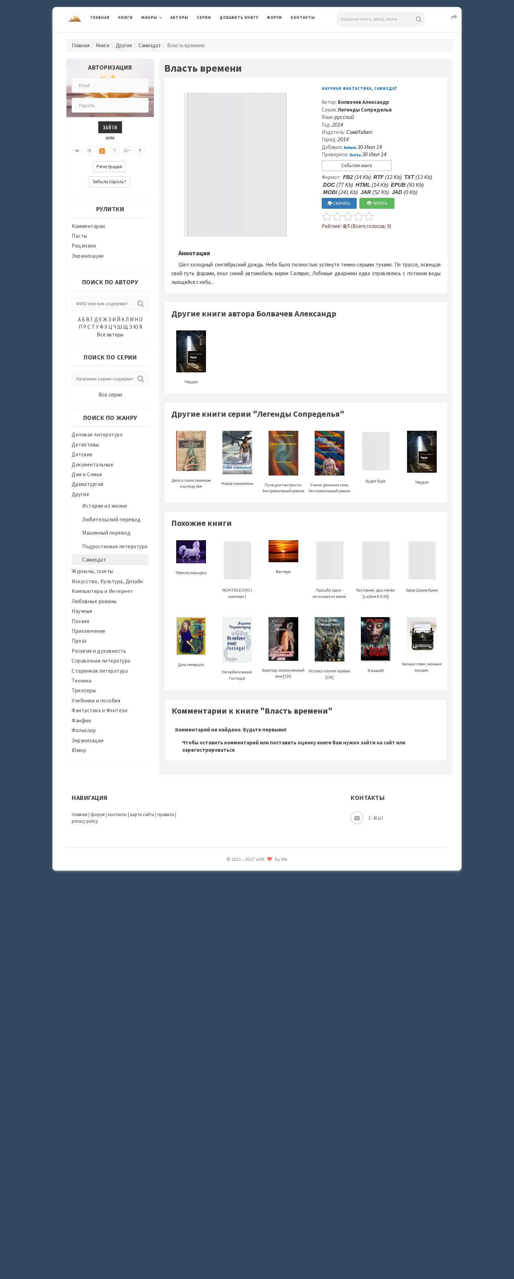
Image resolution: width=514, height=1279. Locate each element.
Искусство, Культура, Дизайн (107, 581)
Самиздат (149, 45)
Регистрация (109, 167)
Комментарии (88, 226)
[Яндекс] (114, 150)
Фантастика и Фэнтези (99, 710)
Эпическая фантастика (248, 1192)
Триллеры (84, 690)
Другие (124, 45)
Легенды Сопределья (365, 109)
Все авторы (110, 334)
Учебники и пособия (96, 700)
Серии (204, 17)
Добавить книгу (239, 17)
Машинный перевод (106, 532)
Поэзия (80, 621)
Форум (274, 17)
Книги (125, 17)
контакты (117, 814)
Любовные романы (94, 601)
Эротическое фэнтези (247, 1239)
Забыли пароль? (109, 182)
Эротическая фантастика (251, 1223)
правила (165, 814)
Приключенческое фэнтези (253, 958)
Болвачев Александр (363, 102)
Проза (79, 640)
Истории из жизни (104, 505)
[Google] (127, 150)
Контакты (303, 17)
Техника (82, 680)
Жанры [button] (149, 17)
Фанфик (81, 720)
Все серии (110, 394)
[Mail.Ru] (89, 150)
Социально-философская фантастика (266, 1067)
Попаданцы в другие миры (252, 926)
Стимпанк (232, 1083)
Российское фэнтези (245, 989)
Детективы (85, 444)
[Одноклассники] (102, 150)
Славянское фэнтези (245, 1020)
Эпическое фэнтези (244, 1208)
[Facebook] (140, 150)
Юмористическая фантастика (256, 1255)
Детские (82, 454)
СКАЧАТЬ (341, 203)
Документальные (92, 464)
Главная (100, 17)
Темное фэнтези (240, 1098)
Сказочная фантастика (248, 1005)
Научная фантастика (347, 88)
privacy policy (85, 821)
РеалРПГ (230, 973)
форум (98, 814)
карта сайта (142, 814)
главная (79, 814)
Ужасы (228, 1130)
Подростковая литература (115, 546)
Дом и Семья (87, 474)
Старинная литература (100, 670)
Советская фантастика (248, 1036)
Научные (82, 611)
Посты (79, 236)
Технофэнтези (237, 1114)
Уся (224, 1145)
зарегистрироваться (208, 749)
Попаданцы (234, 911)
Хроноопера (234, 1176)
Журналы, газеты (92, 571)
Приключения (88, 631)
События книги (356, 166)
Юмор (79, 750)
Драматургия (87, 484)
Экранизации (88, 255)
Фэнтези (230, 1161)
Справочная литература (101, 660)
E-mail (376, 817)
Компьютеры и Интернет (102, 591)
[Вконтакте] (77, 150)
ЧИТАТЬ (379, 203)
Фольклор (84, 730)
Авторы (179, 17)
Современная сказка (244, 1052)
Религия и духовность (99, 651)
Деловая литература (244, 35)
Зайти (110, 127)
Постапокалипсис (242, 942)
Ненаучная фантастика (248, 880)
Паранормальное (240, 895)
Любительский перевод (111, 519)
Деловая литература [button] (166, 35)
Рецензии (84, 245)
